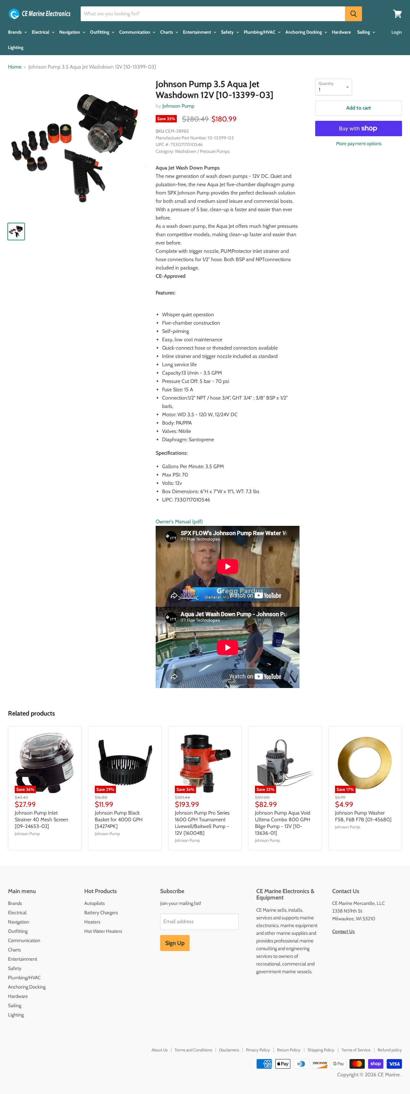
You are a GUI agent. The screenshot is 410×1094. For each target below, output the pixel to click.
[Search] (353, 13)
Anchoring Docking (304, 32)
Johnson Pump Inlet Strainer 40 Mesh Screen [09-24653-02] (41, 819)
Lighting (15, 47)
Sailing (364, 32)
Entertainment (197, 32)
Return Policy (288, 1049)
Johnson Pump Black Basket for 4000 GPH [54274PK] (119, 819)
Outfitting (100, 32)
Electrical (41, 32)
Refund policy (390, 1049)
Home (14, 67)
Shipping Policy (321, 1049)
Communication (135, 32)
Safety (228, 32)
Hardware (341, 32)
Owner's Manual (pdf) (179, 521)
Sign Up (174, 943)
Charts (167, 32)
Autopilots (94, 903)
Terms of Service (356, 1049)
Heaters (92, 922)
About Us (160, 1049)
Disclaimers (229, 1049)
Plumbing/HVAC (260, 32)
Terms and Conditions (193, 1049)
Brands (15, 32)
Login (396, 32)
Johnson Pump (178, 106)
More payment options (358, 143)
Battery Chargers (101, 913)
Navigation (70, 32)
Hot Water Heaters (103, 931)
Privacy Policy (258, 1049)
